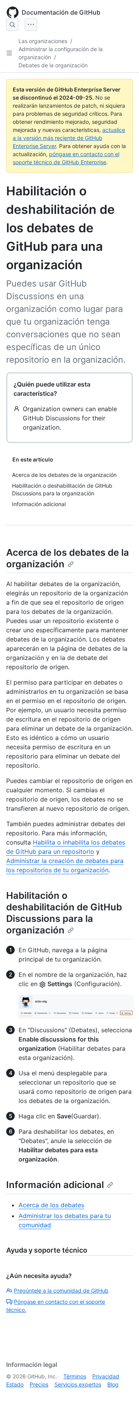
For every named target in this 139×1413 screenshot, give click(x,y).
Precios (39, 1384)
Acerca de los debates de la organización (67, 558)
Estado (15, 1384)
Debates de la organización (53, 65)
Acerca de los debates (51, 1205)
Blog (113, 1384)
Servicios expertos (77, 1384)
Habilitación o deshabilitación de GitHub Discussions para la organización (64, 913)
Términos (74, 1376)
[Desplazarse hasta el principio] (122, 1396)
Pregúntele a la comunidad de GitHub (61, 1290)
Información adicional (55, 1184)
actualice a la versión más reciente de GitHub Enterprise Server (69, 138)
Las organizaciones (43, 41)
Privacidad (105, 1376)
